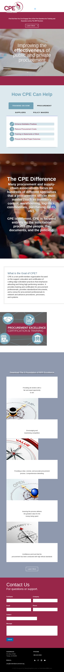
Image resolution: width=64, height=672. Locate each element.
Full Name (10, 596)
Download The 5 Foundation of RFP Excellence (32, 372)
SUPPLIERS (20, 112)
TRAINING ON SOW (21, 106)
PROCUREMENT (44, 106)
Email (8, 605)
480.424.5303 (37, 655)
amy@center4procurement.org (15, 663)
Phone (35, 605)
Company (36, 596)
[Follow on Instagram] (41, 660)
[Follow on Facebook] (38, 660)
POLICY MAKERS (41, 112)
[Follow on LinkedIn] (34, 660)
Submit (10, 639)
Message (9, 623)
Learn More (31, 26)
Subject (9, 614)
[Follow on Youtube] (44, 660)
